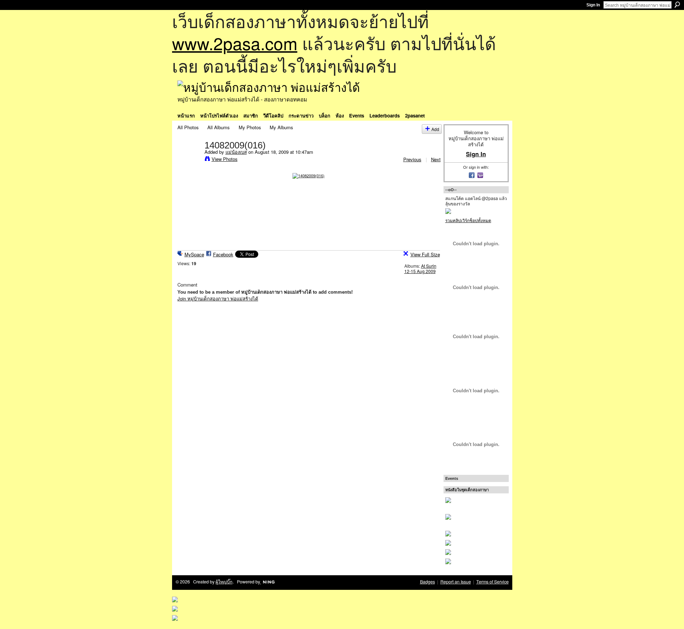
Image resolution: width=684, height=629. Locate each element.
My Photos (250, 127)
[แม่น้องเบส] (188, 160)
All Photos (188, 127)
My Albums (281, 127)
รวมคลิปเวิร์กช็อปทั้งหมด (468, 220)
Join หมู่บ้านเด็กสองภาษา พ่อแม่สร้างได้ (217, 298)
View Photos (225, 159)
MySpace (194, 254)
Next (436, 159)
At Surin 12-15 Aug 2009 (420, 268)
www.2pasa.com (234, 43)
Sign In (593, 4)
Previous (412, 159)
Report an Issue (455, 581)
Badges (427, 581)
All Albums (218, 127)
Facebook (223, 254)
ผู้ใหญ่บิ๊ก (224, 581)
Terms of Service (492, 581)
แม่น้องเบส (236, 151)
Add (435, 129)
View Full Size (425, 254)
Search (677, 4)
